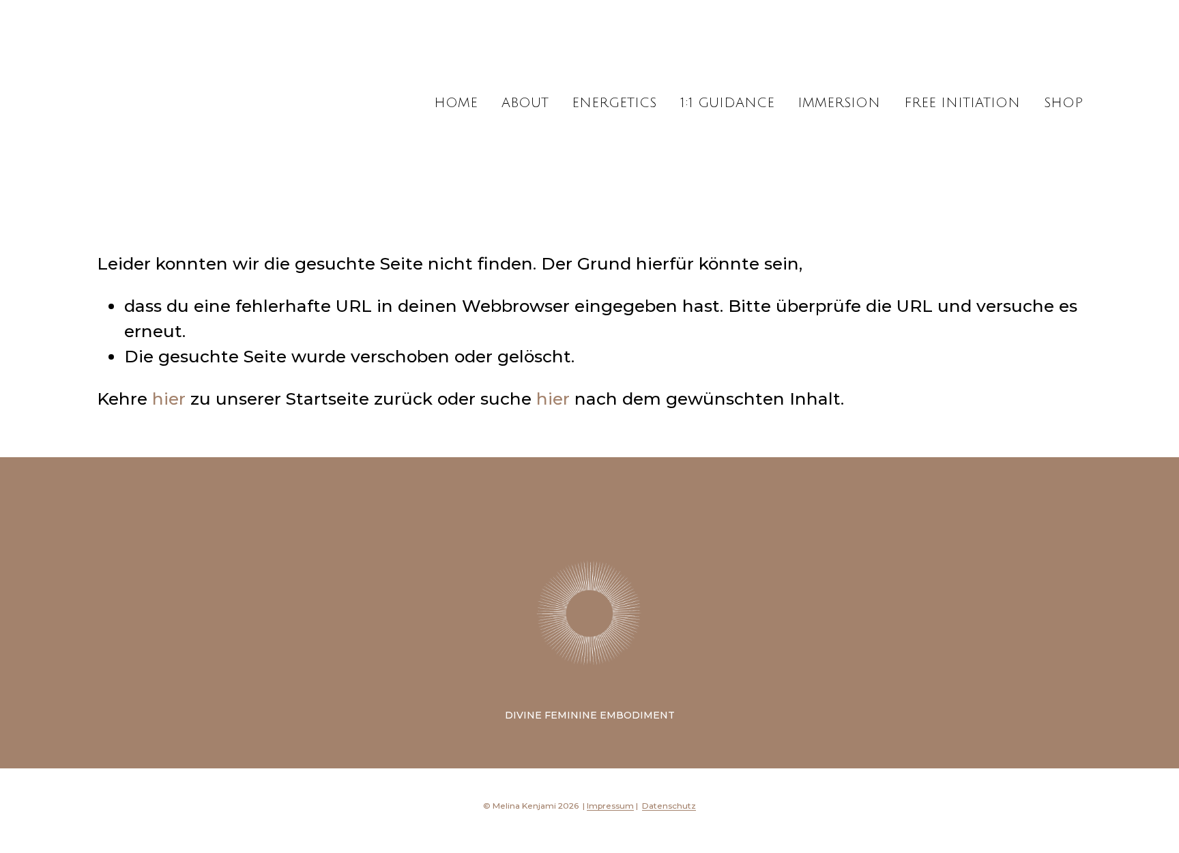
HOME (456, 103)
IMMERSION (839, 103)
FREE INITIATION (962, 103)
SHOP (1063, 103)
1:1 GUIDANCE (727, 103)
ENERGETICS (614, 103)
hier (169, 398)
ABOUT (525, 103)
